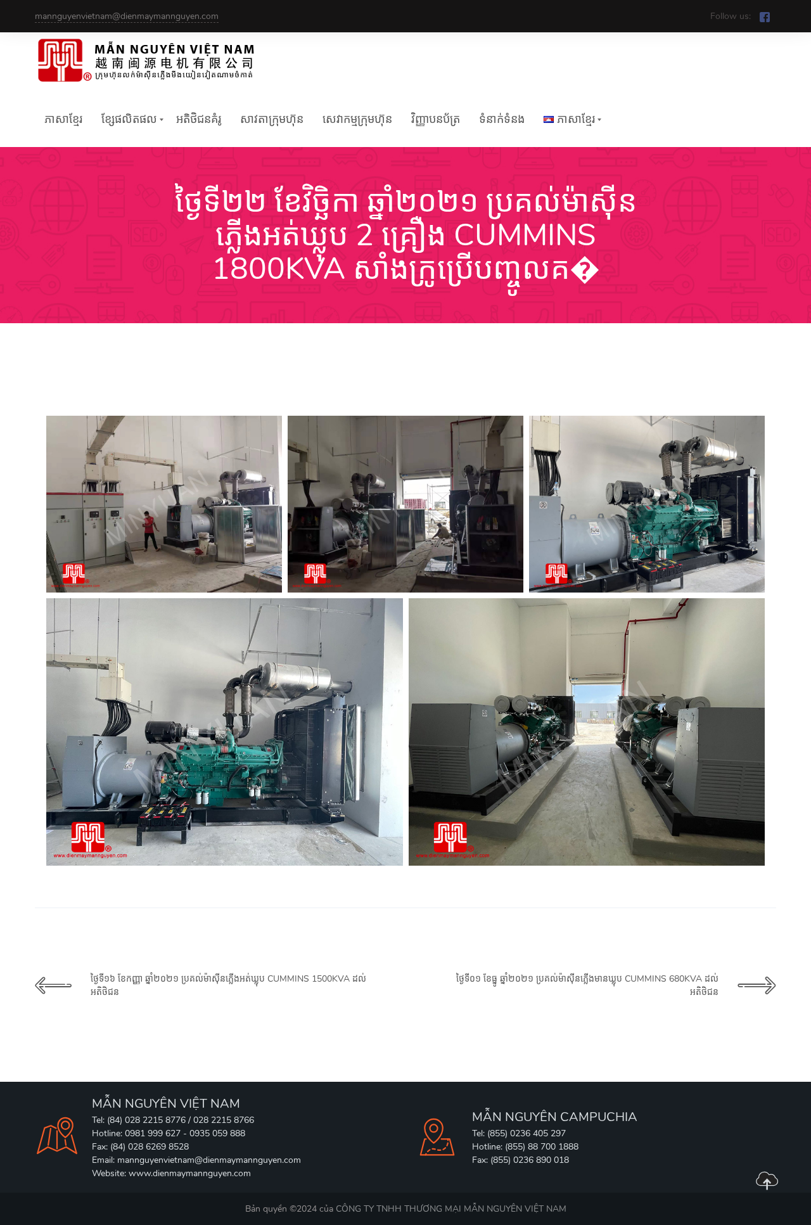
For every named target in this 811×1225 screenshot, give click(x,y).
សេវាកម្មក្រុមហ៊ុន (357, 119)
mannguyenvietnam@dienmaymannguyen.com (127, 16)
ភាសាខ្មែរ (63, 119)
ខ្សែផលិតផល (129, 119)
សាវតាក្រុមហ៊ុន (271, 119)
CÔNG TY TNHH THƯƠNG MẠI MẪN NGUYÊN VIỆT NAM (451, 1209)
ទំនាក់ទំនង (502, 119)
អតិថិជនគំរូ (198, 119)
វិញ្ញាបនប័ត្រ (435, 119)
